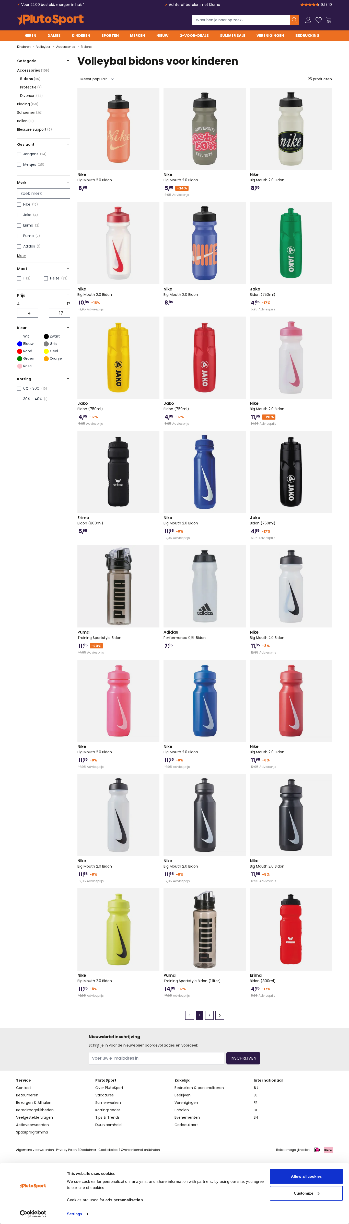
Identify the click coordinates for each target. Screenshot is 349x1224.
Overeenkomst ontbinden (140, 1150)
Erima (28, 225)
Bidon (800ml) (90, 520)
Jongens (30, 153)
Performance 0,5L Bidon (185, 635)
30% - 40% (32, 398)
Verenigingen (270, 35)
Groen (28, 358)
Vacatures (104, 1095)
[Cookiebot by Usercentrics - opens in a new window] (33, 1214)
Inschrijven (243, 1058)
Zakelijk (182, 1080)
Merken (137, 35)
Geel (54, 351)
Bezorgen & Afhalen (33, 1102)
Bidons (86, 47)
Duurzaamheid (108, 1124)
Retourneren (27, 1095)
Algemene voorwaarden (35, 1150)
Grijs (53, 343)
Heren (30, 35)
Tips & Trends (107, 1117)
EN (256, 1117)
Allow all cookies (306, 1176)
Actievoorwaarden (32, 1124)
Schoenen (29, 112)
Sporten (110, 35)
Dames (54, 35)
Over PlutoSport (109, 1087)
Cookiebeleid (108, 1150)
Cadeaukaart (186, 1124)
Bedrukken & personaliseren (199, 1087)
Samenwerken (108, 1102)
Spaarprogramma (32, 1132)
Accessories (65, 47)
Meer (21, 255)
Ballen (25, 120)
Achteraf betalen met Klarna (194, 4)
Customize (303, 1193)
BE (256, 1095)
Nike (26, 204)
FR (256, 1102)
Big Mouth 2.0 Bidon (94, 177)
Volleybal (43, 47)
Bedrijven (183, 1095)
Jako (27, 214)
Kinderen (81, 35)
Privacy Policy (66, 1150)
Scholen (182, 1110)
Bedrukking (307, 35)
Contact (23, 1087)
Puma (28, 235)
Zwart (55, 336)
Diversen (31, 95)
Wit (26, 336)
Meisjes (29, 164)
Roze (27, 365)
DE (256, 1110)
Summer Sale (232, 35)
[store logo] (50, 20)
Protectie (31, 87)
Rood (27, 351)
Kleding (27, 104)
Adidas (29, 246)
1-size (55, 278)
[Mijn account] (308, 20)
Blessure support (34, 129)
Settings (74, 1214)
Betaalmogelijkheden (35, 1110)
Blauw (28, 343)
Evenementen (187, 1117)
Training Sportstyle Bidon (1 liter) (192, 978)
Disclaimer (87, 1150)
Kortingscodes (108, 1110)
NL (256, 1087)
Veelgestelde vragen (34, 1117)
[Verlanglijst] (319, 20)
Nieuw (162, 35)
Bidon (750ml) (262, 291)
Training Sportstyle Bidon (99, 635)
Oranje (56, 358)
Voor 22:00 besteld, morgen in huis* (52, 4)
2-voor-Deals (194, 35)
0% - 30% (31, 388)
